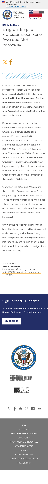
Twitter (5, 62)
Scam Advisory (24, 463)
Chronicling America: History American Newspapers (24, 378)
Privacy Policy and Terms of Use (24, 442)
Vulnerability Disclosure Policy (24, 459)
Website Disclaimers (24, 446)
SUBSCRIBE (11, 321)
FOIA (24, 425)
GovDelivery (39, 408)
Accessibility (24, 438)
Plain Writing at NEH (24, 455)
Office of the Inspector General (24, 434)
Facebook (10, 62)
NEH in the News (10, 25)
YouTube (20, 408)
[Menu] (41, 13)
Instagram (26, 408)
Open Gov (24, 450)
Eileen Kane (30, 89)
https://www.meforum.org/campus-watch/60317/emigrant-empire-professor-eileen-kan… (21, 272)
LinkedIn (33, 408)
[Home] (24, 358)
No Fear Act (24, 429)
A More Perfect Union (24, 391)
